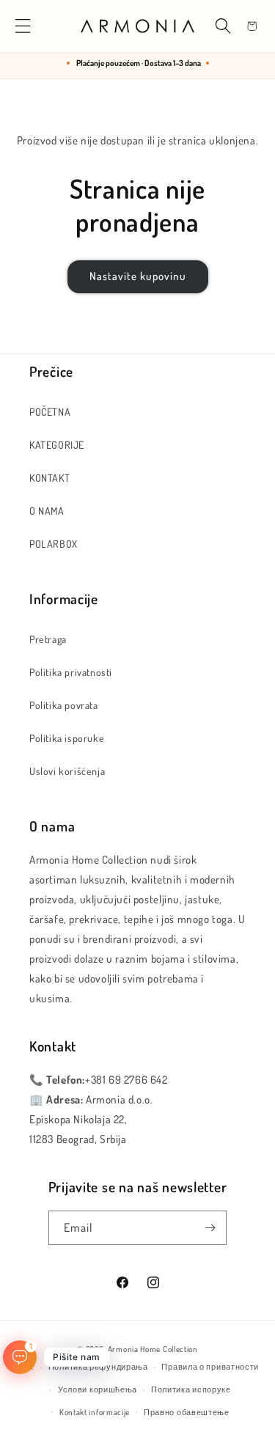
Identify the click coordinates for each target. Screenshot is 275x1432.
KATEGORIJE (56, 444)
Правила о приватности (210, 1367)
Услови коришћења (97, 1389)
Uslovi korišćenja (67, 771)
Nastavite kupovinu (137, 276)
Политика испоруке (191, 1389)
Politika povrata (63, 705)
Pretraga (48, 639)
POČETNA (49, 411)
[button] (23, 26)
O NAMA (47, 510)
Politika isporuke (66, 738)
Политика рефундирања (98, 1367)
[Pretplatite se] (210, 1228)
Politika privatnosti (70, 672)
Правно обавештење (187, 1412)
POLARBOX (53, 543)
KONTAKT (49, 477)
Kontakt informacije (94, 1412)
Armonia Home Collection (153, 1349)
